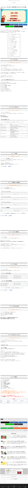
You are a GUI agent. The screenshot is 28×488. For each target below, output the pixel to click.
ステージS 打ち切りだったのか (13, 53)
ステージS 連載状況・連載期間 (13, 41)
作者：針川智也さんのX (13, 39)
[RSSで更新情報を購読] (20, 428)
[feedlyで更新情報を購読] (7, 428)
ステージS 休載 (11, 40)
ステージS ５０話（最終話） (12, 47)
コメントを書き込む (14, 478)
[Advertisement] (14, 98)
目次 (13, 34)
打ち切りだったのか (12, 54)
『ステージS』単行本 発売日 (13, 49)
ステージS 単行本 (11, 48)
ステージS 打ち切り (11, 36)
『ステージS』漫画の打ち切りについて (14, 37)
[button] (18, 26)
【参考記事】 (9, 166)
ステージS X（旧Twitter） (12, 38)
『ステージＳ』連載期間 (13, 46)
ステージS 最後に (11, 55)
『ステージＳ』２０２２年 (13, 42)
